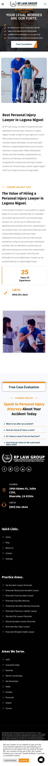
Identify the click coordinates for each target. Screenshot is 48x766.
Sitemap (9, 559)
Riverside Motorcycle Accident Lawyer (22, 590)
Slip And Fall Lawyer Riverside (19, 616)
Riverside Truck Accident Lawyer (20, 595)
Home (8, 537)
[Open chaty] (41, 759)
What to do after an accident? (19, 424)
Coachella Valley (13, 665)
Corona (9, 708)
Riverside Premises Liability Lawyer (21, 611)
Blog (7, 542)
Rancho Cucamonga (14, 676)
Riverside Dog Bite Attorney (18, 601)
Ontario (9, 703)
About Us (9, 548)
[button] (24, 423)
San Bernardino (12, 681)
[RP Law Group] (24, 4)
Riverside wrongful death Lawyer (20, 632)
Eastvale (9, 670)
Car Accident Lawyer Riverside (19, 585)
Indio (8, 659)
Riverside (10, 697)
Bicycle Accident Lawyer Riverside (20, 621)
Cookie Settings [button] (10, 760)
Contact (9, 553)
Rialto (8, 686)
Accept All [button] (23, 760)
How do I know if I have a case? (20, 430)
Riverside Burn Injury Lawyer (18, 627)
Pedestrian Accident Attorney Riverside (23, 606)
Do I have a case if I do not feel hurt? (23, 436)
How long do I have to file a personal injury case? (23, 443)
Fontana (9, 692)
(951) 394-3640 (18, 507)
